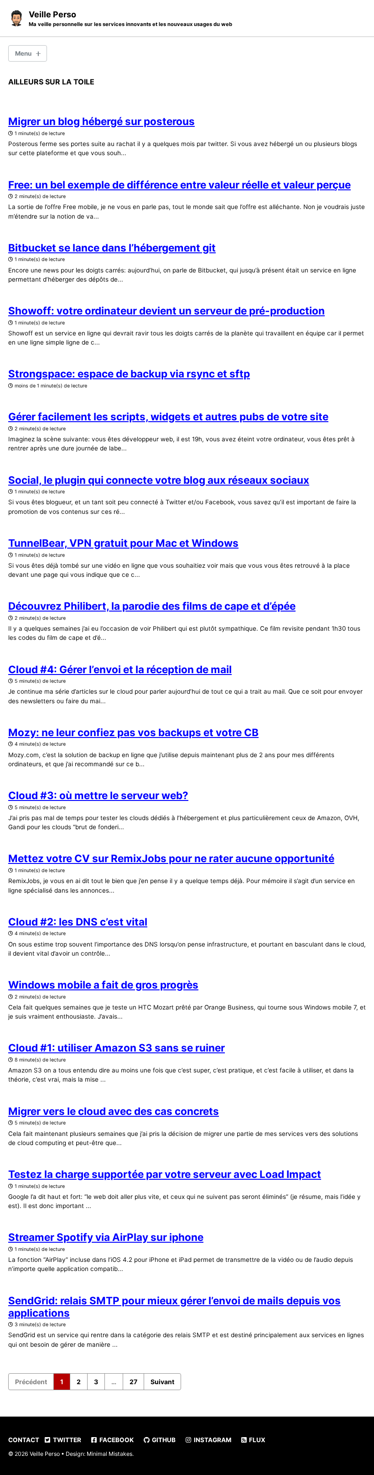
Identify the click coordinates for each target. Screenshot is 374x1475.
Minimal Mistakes (109, 1453)
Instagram (211, 1440)
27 (133, 1382)
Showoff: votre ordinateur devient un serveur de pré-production (166, 310)
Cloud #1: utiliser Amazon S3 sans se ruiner (116, 1047)
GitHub (163, 1440)
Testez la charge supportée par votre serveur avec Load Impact (164, 1174)
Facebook (116, 1440)
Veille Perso (130, 18)
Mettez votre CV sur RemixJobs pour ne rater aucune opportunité (171, 858)
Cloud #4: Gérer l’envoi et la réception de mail (120, 669)
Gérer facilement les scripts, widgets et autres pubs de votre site (168, 416)
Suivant (162, 1382)
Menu (23, 53)
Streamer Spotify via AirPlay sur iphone (105, 1237)
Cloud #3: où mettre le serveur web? (98, 795)
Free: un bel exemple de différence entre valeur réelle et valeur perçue (179, 184)
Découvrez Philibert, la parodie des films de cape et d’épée (152, 606)
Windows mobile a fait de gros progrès (103, 984)
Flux (256, 1440)
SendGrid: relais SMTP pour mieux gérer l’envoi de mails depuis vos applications (174, 1306)
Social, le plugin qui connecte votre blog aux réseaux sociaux (158, 480)
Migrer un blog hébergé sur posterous (101, 121)
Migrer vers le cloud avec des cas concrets (113, 1111)
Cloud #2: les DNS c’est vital (77, 921)
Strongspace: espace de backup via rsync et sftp (129, 373)
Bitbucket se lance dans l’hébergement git (112, 247)
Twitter (66, 1440)
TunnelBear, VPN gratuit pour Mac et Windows (123, 543)
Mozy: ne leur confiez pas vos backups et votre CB (133, 732)
